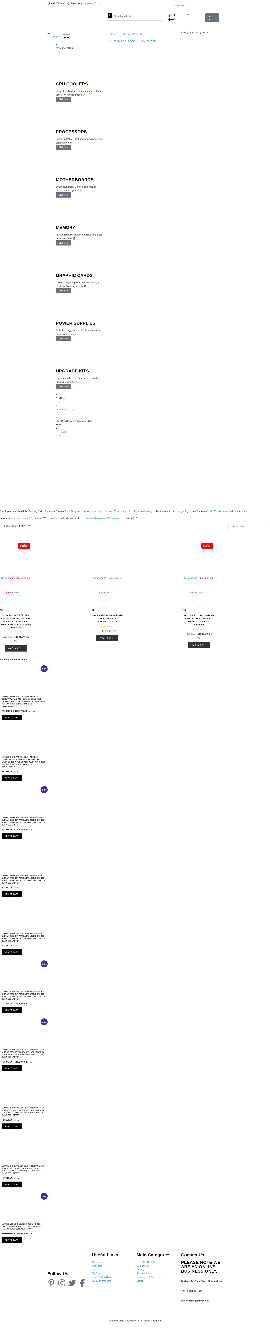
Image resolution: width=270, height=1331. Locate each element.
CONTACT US (148, 41)
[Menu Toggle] (49, 33)
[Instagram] (62, 1283)
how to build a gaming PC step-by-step (103, 518)
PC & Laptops (120, 511)
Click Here (63, 99)
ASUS (208, 511)
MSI (215, 511)
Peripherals (134, 511)
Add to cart (15, 648)
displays (108, 511)
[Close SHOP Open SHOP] (66, 36)
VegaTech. (141, 518)
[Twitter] (72, 1283)
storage (149, 511)
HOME (113, 34)
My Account (179, 5)
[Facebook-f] (82, 1283)
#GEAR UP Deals (132, 34)
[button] (188, 15)
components (96, 511)
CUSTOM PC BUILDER (122, 41)
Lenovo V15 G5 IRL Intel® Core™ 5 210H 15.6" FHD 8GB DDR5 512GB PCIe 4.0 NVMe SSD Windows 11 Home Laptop (21, 1226)
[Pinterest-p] (51, 1283)
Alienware (223, 511)
